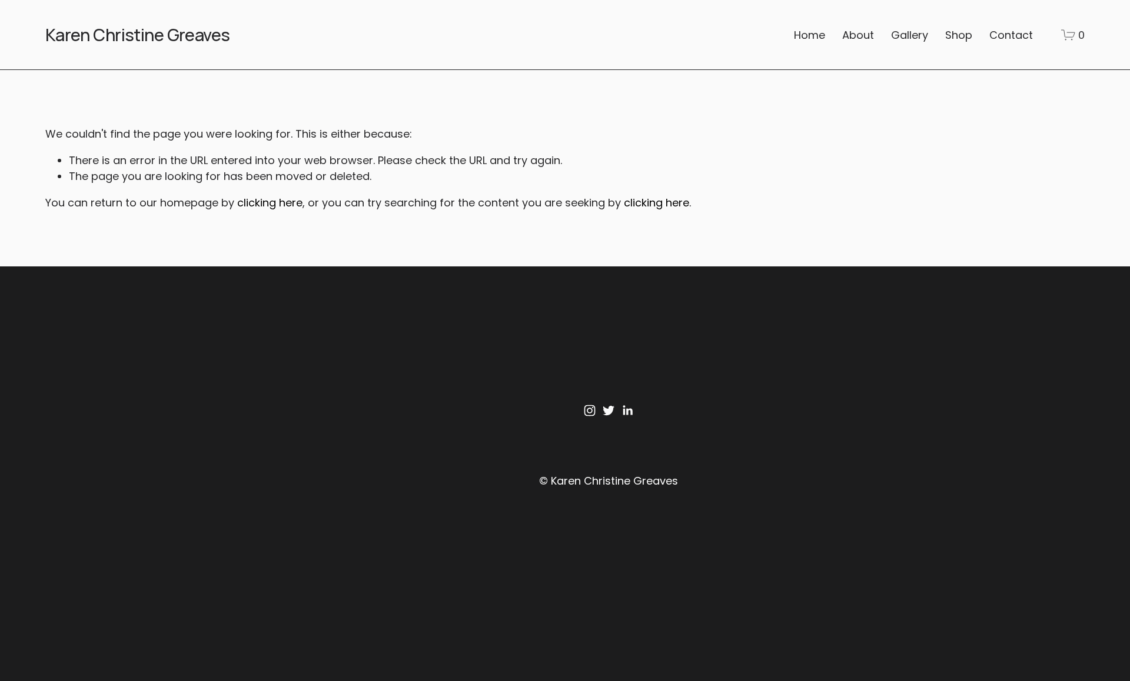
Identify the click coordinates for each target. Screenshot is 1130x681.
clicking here (270, 202)
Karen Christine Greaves (137, 34)
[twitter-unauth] (608, 410)
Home (809, 35)
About (858, 35)
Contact (1011, 35)
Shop (958, 35)
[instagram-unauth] (590, 410)
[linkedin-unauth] (627, 410)
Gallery (909, 35)
